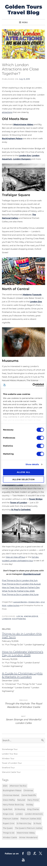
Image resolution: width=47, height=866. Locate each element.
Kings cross (8, 814)
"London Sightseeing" (34, 644)
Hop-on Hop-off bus (15, 557)
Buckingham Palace (12, 138)
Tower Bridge (35, 499)
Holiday (29, 804)
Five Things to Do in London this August (21, 584)
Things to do (8, 833)
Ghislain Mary (34, 602)
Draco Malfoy (9, 800)
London (19, 814)
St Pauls (37, 823)
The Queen (8, 828)
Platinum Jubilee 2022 (31, 818)
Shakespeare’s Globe (12, 485)
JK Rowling (20, 809)
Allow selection (23, 479)
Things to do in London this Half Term (22, 635)
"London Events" (32, 662)
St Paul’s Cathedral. (21, 509)
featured (21, 800)
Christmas (28, 790)
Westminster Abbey (23, 124)
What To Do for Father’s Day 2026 (18, 591)
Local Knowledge (27, 616)
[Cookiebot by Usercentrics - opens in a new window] (33, 385)
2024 (5, 786)
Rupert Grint (8, 823)
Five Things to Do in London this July (20, 580)
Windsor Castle (10, 837)
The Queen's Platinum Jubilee (28, 828)
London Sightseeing (14, 619)
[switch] (40, 438)
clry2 (43, 602)
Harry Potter (33, 800)
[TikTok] (34, 853)
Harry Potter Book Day (13, 804)
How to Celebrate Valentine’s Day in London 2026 (22, 653)
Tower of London (18, 502)
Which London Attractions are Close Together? (20, 69)
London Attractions (34, 814)
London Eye (25, 155)
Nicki (4, 605)
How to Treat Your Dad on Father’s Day (21, 587)
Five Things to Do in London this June (20, 594)
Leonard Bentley (20, 602)
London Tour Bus (9, 754)
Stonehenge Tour (10, 749)
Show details (32, 464)
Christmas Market (11, 795)
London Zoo (36, 301)
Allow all (23, 472)
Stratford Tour (8, 768)
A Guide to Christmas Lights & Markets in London (22, 675)
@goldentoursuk (31, 574)
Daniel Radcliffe (29, 795)
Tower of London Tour (12, 763)
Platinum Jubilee (10, 818)
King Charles (33, 809)
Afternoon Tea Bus (18, 786)
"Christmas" (11, 684)
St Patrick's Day (24, 823)
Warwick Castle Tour (11, 772)
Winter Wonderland (28, 837)
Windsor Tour (8, 758)
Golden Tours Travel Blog (23, 10)
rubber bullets (13, 605)
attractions (7, 112)
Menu (25, 22)
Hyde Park (7, 809)
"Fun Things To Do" (14, 644)
